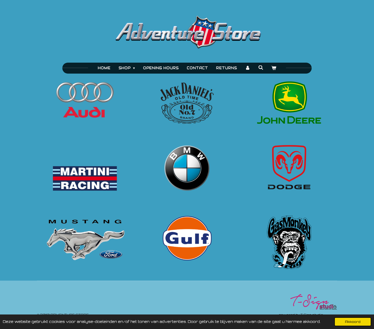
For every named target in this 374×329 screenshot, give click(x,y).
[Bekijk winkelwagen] (274, 68)
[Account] (247, 68)
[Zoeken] (260, 67)
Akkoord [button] (353, 322)
